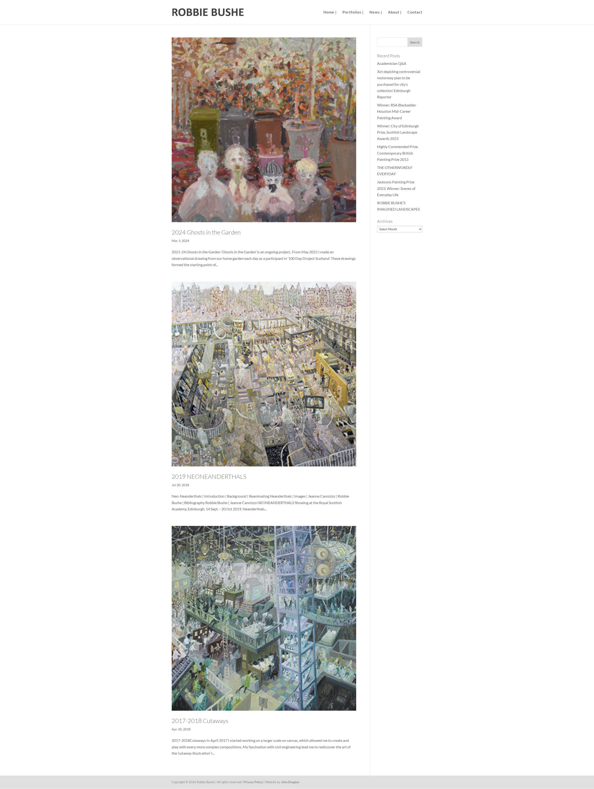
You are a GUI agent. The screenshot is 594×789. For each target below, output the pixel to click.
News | (375, 12)
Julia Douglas (290, 782)
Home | (330, 12)
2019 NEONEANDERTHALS (209, 476)
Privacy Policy (253, 782)
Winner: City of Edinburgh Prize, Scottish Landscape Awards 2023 (398, 132)
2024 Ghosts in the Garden (206, 232)
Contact (414, 12)
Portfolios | (353, 12)
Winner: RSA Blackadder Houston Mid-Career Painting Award (396, 111)
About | (395, 12)
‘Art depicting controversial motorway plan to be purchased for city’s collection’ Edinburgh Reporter (398, 84)
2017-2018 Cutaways (200, 720)
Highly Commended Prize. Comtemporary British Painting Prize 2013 (397, 152)
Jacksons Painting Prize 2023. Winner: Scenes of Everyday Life (396, 188)
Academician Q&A (391, 63)
